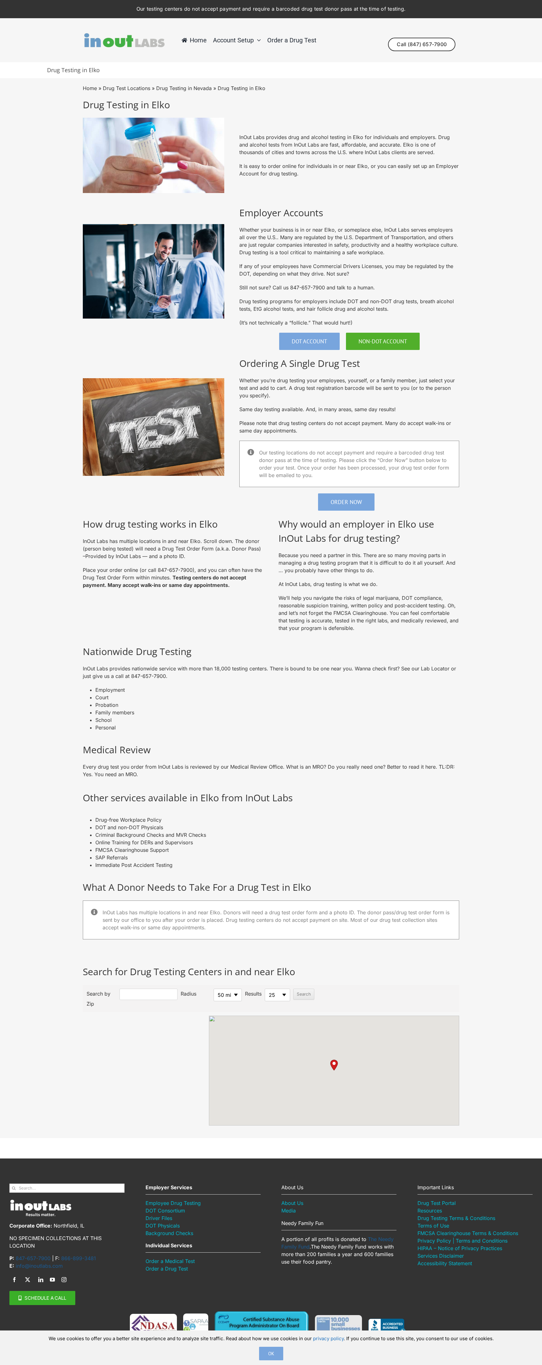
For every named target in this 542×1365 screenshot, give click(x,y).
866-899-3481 (78, 1258)
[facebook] (14, 1280)
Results (253, 994)
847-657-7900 (307, 287)
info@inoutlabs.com (39, 1266)
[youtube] (52, 1280)
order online (282, 166)
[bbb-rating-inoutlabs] (387, 1321)
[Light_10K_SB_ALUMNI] (338, 1317)
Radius (188, 994)
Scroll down (218, 541)
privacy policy (328, 1338)
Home (90, 88)
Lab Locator (435, 668)
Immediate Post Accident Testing (134, 865)
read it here (422, 767)
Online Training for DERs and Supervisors (144, 842)
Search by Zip (98, 999)
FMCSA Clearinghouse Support (132, 850)
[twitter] (28, 1280)
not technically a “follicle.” (280, 323)
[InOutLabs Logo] (124, 35)
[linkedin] (41, 1280)
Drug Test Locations (126, 88)
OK (271, 1354)
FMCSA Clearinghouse (359, 613)
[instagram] (64, 1280)
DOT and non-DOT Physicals (129, 827)
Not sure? (338, 274)
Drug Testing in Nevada (184, 88)
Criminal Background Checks (130, 835)
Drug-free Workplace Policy (128, 820)
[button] (334, 1065)
